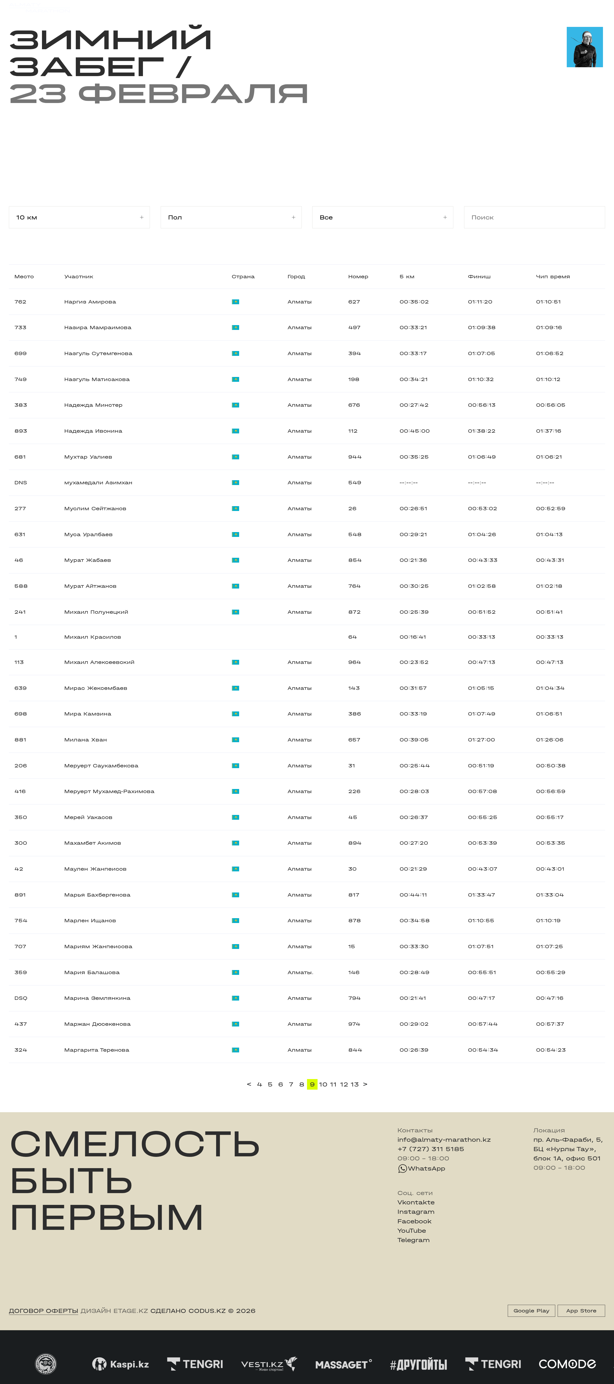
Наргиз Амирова (90, 302)
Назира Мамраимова (97, 327)
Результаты (175, 7)
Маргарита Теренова (96, 1050)
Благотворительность (240, 7)
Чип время (553, 276)
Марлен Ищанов (90, 920)
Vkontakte (416, 1202)
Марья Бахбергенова (97, 895)
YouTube (411, 1230)
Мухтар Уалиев (88, 457)
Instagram (416, 1211)
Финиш (479, 276)
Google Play (531, 1311)
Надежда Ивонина (93, 431)
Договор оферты (43, 1311)
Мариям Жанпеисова (98, 946)
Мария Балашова (92, 972)
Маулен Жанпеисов (95, 869)
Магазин (517, 8)
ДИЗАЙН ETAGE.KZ (114, 1311)
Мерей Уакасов (88, 817)
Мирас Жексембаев (95, 688)
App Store (581, 1311)
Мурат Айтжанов (90, 586)
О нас (389, 7)
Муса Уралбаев (88, 534)
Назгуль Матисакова (97, 379)
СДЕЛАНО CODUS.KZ (188, 1311)
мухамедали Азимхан (98, 483)
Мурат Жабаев (87, 560)
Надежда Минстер (93, 405)
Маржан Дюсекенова (97, 1024)
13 (355, 1084)
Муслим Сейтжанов (95, 508)
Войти (595, 8)
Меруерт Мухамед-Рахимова (109, 791)
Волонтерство (346, 7)
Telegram (413, 1240)
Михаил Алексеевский (99, 662)
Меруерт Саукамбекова (101, 766)
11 (333, 1084)
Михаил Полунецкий (96, 612)
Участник (78, 276)
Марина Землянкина (97, 998)
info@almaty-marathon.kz (444, 1139)
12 (344, 1084)
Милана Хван (85, 740)
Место (24, 276)
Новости (300, 7)
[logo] (39, 7)
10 (323, 1084)
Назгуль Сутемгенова (98, 353)
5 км (407, 276)
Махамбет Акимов (92, 843)
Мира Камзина (87, 714)
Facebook (414, 1221)
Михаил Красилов (92, 637)
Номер (358, 276)
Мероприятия (123, 7)
